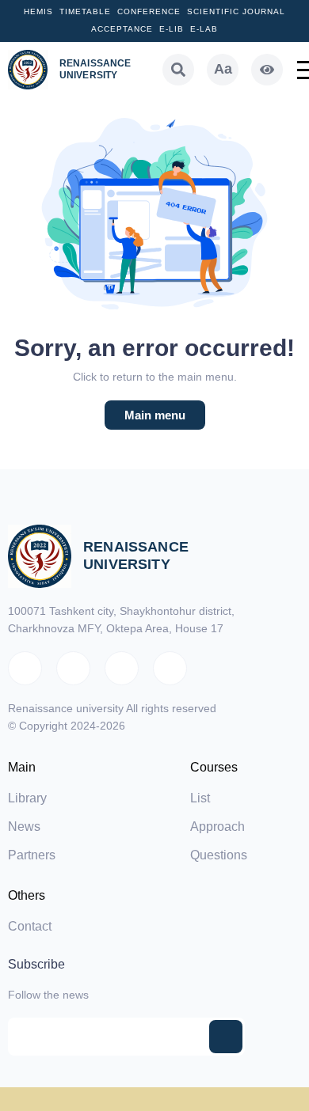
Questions (218, 855)
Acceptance (122, 29)
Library (27, 798)
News (24, 826)
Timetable (85, 11)
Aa (223, 69)
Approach (217, 826)
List (200, 798)
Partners (31, 855)
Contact (30, 926)
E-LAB (204, 29)
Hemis (38, 11)
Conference (149, 11)
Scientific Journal (236, 11)
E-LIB (171, 29)
